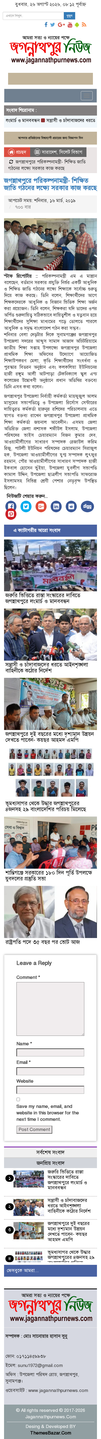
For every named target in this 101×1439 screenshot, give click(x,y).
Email (23, 1062)
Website (24, 1081)
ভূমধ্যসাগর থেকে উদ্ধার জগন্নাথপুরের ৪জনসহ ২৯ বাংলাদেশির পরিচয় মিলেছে (45, 806)
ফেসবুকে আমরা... (23, 1270)
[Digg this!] (87, 506)
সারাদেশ (49, 152)
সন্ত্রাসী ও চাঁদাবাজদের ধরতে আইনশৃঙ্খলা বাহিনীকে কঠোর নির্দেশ (46, 667)
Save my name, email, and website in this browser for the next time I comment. (47, 1113)
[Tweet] (26, 506)
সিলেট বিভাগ (70, 152)
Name (24, 1044)
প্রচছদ (20, 152)
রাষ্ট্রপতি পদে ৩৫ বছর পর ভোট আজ (42, 942)
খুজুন (69, 16)
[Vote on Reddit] (71, 506)
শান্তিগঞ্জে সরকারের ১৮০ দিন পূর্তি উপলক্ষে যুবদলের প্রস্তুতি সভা (48, 875)
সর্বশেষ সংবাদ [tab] (50, 1152)
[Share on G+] (41, 506)
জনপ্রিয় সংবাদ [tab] (51, 1163)
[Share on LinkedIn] (56, 506)
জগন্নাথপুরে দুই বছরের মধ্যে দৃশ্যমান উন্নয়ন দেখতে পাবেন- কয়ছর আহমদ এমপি (49, 737)
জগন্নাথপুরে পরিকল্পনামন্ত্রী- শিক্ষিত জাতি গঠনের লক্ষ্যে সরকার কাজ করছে (50, 184)
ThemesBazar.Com (50, 1433)
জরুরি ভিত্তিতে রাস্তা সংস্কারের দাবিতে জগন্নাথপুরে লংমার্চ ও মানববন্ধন (42, 598)
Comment (28, 977)
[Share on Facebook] (10, 506)
